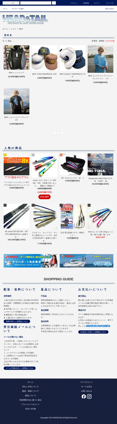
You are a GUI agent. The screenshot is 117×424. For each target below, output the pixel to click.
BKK (21, 29)
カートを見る (86, 387)
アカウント (74, 3)
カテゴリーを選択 (18, 9)
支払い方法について (30, 387)
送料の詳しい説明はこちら (17, 321)
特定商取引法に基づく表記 (30, 400)
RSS (27, 409)
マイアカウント (86, 382)
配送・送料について (30, 391)
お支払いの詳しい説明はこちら (93, 332)
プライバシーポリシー (30, 404)
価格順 (101, 41)
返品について (30, 395)
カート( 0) (109, 3)
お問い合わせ (109, 9)
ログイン (97, 3)
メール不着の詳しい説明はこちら (19, 368)
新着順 (94, 41)
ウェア (13, 29)
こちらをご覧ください (97, 326)
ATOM (33, 409)
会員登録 (86, 3)
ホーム (5, 9)
